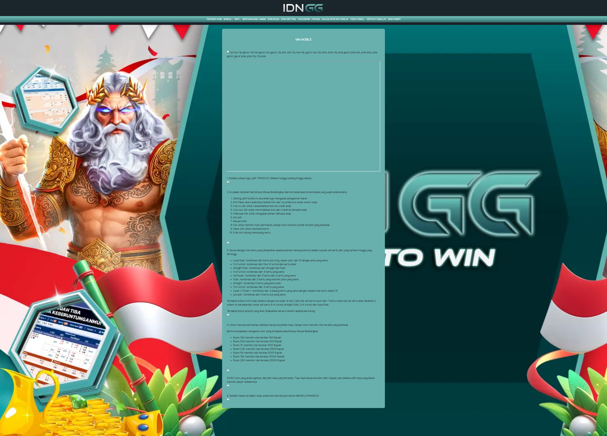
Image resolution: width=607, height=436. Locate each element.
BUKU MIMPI (394, 19)
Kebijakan (273, 19)
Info (237, 19)
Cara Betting (288, 19)
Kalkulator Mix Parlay (335, 19)
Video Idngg (357, 19)
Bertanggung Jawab (254, 19)
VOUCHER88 (304, 19)
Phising (316, 19)
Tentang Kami (214, 19)
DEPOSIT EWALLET (376, 19)
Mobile (228, 19)
